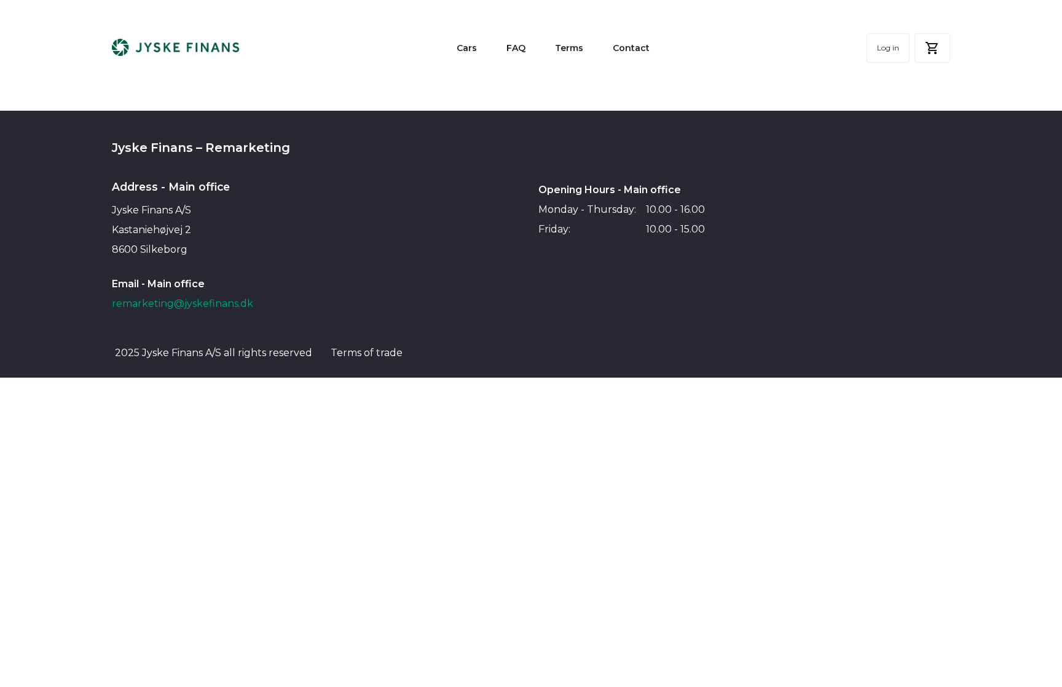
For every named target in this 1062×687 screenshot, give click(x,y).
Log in (888, 47)
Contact (631, 48)
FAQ (515, 48)
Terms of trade (367, 353)
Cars (467, 48)
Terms (569, 48)
